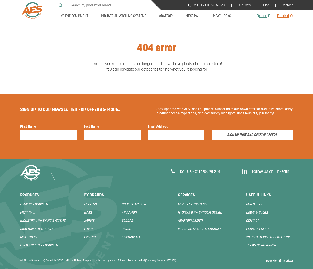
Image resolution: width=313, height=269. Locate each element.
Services (186, 195)
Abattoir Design (190, 221)
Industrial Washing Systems (43, 221)
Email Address (158, 127)
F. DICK (88, 229)
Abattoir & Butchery (36, 229)
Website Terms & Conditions (268, 237)
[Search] (61, 4)
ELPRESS (90, 204)
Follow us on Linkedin (270, 172)
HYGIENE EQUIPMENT (35, 204)
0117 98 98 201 (215, 5)
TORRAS (127, 221)
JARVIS (89, 221)
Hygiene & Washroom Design (200, 213)
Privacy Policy (257, 229)
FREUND (90, 237)
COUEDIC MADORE (134, 204)
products (29, 195)
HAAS (88, 213)
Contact (287, 5)
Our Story (244, 5)
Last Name (91, 127)
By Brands (94, 195)
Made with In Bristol (279, 261)
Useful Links (258, 195)
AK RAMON (129, 213)
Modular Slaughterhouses (200, 229)
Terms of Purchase (261, 245)
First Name (28, 127)
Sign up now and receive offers (252, 135)
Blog (266, 5)
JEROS (126, 229)
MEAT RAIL (27, 213)
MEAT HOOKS (29, 237)
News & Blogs (257, 213)
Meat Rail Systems (192, 204)
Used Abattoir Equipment (40, 245)
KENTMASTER (131, 237)
